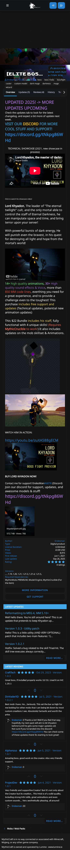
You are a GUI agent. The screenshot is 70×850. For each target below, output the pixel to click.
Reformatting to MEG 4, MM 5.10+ (27, 613)
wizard (9, 87)
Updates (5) (24, 92)
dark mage (35, 83)
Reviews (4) (38, 92)
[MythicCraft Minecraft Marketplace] (35, 5)
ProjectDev (11, 782)
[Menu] (8, 5)
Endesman (12, 79)
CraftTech (10, 672)
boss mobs (49, 79)
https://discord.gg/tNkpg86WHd (27, 731)
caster (9, 83)
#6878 (48, 483)
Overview (10, 92)
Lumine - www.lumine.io (50, 846)
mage (56, 83)
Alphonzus (11, 750)
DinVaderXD (12, 696)
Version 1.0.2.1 (14, 644)
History (51, 92)
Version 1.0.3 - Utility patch (22, 628)
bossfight (61, 79)
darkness (46, 83)
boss (39, 79)
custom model (20, 83)
